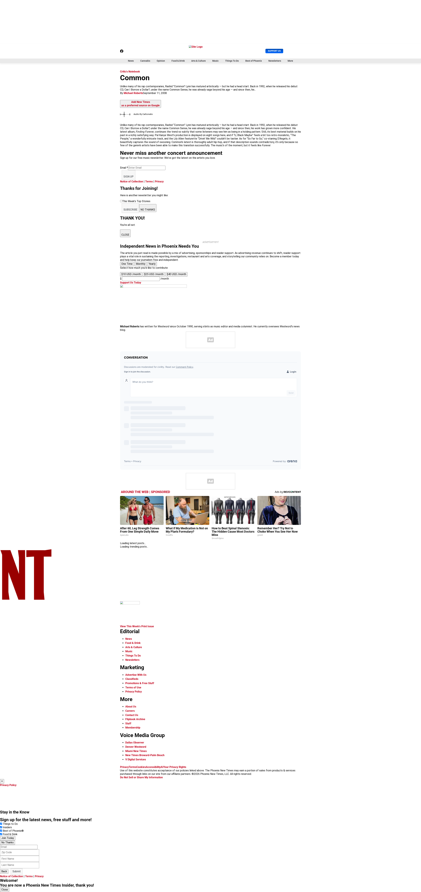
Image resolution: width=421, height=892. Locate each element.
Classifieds (131, 679)
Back (4, 871)
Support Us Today (130, 282)
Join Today (7, 838)
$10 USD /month (131, 274)
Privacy (159, 181)
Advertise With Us (135, 674)
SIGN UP (129, 176)
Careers (130, 710)
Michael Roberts (133, 93)
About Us (130, 706)
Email (124, 167)
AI (162, 767)
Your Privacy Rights (174, 767)
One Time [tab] (127, 263)
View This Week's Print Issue (137, 626)
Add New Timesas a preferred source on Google (140, 103)
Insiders (7, 827)
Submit (16, 871)
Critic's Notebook (130, 71)
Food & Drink (178, 60)
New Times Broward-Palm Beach (144, 755)
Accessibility (153, 767)
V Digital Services (135, 759)
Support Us (274, 51)
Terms (149, 181)
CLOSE (125, 234)
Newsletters (274, 60)
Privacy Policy (133, 691)
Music (215, 60)
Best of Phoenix (253, 60)
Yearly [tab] (152, 263)
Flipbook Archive (135, 719)
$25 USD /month (153, 274)
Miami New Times (136, 751)
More (290, 60)
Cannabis (145, 60)
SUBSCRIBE (130, 209)
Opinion (161, 60)
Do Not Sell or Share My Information (141, 777)
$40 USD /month (176, 274)
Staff (128, 723)
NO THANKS (147, 209)
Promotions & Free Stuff (139, 683)
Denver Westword (135, 746)
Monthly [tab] (140, 263)
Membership (132, 727)
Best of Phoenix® (13, 830)
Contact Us (131, 715)
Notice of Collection (131, 181)
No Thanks (7, 842)
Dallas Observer (134, 742)
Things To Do (232, 60)
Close (4, 889)
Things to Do (10, 823)
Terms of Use (133, 687)
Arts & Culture (198, 60)
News (131, 60)
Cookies (141, 767)
